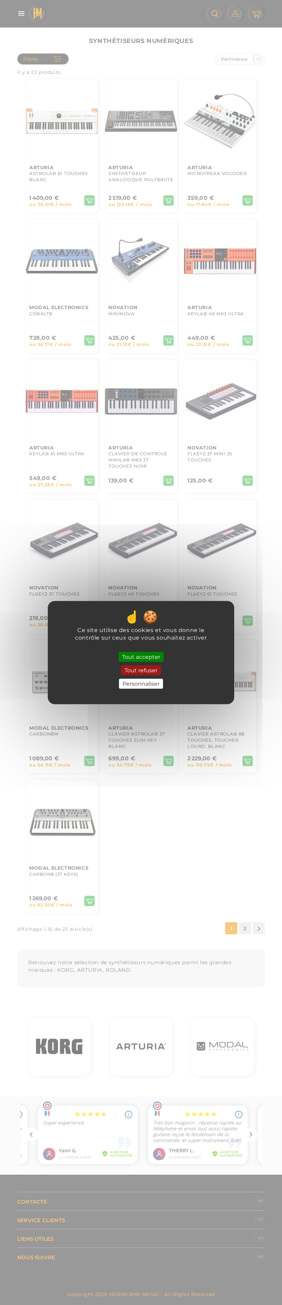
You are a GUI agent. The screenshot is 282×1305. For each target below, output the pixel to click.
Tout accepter (141, 656)
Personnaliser (141, 684)
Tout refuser (141, 670)
